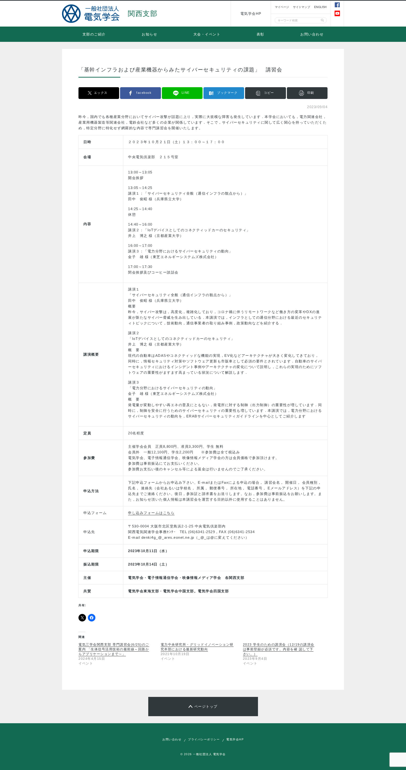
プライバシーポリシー (204, 739)
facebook (144, 92)
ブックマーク (227, 92)
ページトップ (206, 706)
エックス (101, 92)
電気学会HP (251, 14)
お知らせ (149, 34)
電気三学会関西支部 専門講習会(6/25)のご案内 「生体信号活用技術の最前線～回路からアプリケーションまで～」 (113, 649)
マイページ (282, 7)
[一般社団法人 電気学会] (91, 14)
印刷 (310, 92)
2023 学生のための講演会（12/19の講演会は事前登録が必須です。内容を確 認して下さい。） (278, 649)
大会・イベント (207, 34)
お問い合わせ (312, 34)
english (320, 7)
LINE (186, 92)
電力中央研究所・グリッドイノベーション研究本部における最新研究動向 (197, 647)
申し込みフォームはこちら (151, 513)
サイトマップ (301, 7)
